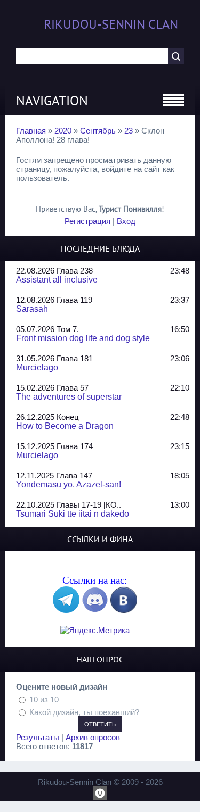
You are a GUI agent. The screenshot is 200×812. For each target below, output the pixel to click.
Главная (31, 130)
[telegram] (66, 610)
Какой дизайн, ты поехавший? (84, 711)
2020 (62, 130)
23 (128, 130)
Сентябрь (98, 130)
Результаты (37, 737)
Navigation (52, 100)
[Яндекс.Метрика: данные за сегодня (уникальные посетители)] (95, 630)
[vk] (123, 610)
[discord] (95, 610)
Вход (126, 221)
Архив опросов (93, 737)
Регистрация (87, 221)
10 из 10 (44, 699)
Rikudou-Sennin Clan (111, 24)
